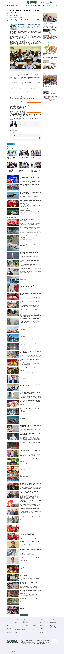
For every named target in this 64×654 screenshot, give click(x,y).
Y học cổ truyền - (51, 69)
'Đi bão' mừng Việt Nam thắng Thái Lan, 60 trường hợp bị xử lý (30, 591)
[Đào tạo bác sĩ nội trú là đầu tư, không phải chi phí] (46, 92)
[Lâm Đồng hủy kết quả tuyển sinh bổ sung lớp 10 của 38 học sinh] (13, 585)
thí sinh (34, 84)
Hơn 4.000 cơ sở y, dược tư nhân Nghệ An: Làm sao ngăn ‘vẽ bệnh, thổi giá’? (50, 23)
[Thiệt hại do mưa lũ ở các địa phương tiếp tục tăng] (13, 304)
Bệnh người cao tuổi (35, 621)
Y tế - (50, 39)
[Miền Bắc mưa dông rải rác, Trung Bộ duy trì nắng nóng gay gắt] (13, 411)
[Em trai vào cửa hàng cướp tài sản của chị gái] (13, 544)
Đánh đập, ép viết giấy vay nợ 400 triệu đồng (29, 508)
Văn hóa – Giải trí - (23, 185)
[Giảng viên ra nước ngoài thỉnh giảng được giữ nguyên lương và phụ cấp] (13, 519)
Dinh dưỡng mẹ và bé (43, 621)
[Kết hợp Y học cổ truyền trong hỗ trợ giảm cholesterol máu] (46, 67)
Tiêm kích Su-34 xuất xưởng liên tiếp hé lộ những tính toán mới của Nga (30, 193)
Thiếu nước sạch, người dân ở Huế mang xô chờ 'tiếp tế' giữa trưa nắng (30, 575)
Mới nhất (16, 130)
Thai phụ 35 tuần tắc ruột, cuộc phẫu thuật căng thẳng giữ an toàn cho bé (53, 30)
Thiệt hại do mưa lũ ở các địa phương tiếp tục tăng (29, 302)
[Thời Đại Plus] (52, 2)
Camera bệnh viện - (52, 32)
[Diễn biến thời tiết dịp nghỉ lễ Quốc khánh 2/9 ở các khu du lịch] (13, 610)
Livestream (16, 625)
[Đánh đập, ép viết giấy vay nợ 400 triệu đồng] (13, 511)
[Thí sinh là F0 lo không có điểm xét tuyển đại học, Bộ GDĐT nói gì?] (24, 165)
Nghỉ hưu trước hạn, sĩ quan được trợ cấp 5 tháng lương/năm (30, 368)
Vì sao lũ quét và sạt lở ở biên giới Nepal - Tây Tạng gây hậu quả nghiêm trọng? (29, 310)
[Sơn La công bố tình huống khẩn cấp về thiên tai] (13, 445)
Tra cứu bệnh (15, 5)
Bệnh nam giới (34, 625)
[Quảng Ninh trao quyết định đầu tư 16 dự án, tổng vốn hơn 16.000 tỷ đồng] (13, 470)
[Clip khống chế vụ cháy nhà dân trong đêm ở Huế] (13, 346)
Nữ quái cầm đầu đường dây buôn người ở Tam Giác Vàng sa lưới (30, 558)
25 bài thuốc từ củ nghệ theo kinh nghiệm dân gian (50, 54)
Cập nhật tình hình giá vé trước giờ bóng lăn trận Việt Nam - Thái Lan (30, 525)
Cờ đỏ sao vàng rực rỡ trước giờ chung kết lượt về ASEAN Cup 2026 (30, 501)
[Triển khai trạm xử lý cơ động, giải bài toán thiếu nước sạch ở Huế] (13, 354)
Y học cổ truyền (30, 5)
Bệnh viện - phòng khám (25, 622)
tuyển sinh (25, 146)
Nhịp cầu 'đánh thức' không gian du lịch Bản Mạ (30, 334)
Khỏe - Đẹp (42, 5)
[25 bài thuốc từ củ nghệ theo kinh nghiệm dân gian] (50, 48)
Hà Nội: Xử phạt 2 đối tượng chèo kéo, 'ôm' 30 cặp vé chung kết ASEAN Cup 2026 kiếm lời (30, 492)
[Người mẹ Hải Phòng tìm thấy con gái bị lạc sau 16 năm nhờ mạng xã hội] (13, 453)
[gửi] (39, 138)
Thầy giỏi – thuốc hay (25, 621)
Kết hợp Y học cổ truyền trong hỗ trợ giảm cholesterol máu (52, 67)
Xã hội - (21, 222)
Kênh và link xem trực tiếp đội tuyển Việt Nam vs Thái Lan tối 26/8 (30, 201)
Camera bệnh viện (9, 632)
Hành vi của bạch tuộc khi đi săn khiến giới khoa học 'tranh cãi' (30, 417)
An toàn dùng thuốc (17, 628)
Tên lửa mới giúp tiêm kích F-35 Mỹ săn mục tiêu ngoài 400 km (30, 244)
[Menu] (55, 5)
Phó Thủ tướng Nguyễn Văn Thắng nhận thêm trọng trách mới (29, 376)
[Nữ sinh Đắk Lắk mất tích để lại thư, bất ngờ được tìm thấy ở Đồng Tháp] (13, 428)
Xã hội (7, 621)
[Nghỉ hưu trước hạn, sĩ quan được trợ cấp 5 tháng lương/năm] (13, 370)
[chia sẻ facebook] (8, 11)
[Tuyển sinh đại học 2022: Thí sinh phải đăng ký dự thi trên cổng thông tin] (12, 165)
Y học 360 (23, 5)
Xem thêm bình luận (13, 132)
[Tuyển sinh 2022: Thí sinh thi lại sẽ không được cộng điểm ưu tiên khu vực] (36, 153)
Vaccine (16, 632)
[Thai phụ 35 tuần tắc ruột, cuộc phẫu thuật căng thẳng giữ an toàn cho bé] (46, 30)
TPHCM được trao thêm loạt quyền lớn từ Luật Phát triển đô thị (30, 434)
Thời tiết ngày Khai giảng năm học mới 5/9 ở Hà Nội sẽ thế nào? (30, 220)
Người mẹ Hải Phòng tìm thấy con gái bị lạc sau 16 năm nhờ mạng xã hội (30, 451)
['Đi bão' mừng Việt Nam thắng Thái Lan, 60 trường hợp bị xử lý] (13, 593)
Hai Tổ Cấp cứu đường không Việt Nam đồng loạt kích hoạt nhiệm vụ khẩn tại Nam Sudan (30, 327)
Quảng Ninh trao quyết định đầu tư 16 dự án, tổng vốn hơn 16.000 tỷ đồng (30, 467)
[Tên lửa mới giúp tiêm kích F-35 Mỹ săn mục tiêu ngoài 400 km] (13, 247)
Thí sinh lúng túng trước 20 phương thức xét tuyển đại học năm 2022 (24, 158)
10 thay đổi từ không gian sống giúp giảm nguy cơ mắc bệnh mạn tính (53, 61)
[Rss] (56, 640)
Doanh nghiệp (52, 623)
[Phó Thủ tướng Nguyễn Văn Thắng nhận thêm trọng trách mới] (13, 379)
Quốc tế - (21, 230)
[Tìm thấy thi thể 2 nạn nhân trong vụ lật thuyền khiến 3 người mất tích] (13, 601)
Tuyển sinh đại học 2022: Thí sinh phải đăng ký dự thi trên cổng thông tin (12, 170)
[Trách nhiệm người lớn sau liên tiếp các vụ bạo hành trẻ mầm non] (46, 97)
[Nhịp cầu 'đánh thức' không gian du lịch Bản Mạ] (13, 338)
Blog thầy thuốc (48, 73)
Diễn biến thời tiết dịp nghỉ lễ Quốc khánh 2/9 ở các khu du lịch (30, 607)
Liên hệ (54, 642)
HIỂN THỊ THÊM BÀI (24, 615)
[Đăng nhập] (51, 1)
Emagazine (23, 629)
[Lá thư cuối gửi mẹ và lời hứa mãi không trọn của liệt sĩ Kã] (13, 296)
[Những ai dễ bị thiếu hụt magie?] (13, 211)
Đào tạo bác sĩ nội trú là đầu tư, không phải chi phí (53, 91)
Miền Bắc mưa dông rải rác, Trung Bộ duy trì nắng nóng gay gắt (30, 409)
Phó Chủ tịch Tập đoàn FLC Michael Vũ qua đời (30, 268)
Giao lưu (16, 623)
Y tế (9, 5)
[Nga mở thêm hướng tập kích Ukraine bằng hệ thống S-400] (13, 255)
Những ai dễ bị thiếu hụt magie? (26, 208)
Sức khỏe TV (19, 5)
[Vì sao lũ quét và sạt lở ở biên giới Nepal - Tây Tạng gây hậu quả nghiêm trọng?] (13, 312)
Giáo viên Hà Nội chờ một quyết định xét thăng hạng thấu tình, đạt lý (30, 385)
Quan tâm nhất (12, 130)
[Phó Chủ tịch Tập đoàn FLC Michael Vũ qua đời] (13, 271)
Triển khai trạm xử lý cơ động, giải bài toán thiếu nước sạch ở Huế (30, 352)
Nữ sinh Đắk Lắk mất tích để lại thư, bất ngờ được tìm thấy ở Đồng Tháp (30, 426)
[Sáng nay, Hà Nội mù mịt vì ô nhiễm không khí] (13, 321)
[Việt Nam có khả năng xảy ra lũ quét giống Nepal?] (13, 239)
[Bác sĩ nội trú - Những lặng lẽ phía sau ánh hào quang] (50, 79)
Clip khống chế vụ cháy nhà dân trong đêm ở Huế (30, 343)
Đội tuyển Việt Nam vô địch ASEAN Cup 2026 (29, 184)
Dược (26, 5)
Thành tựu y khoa (9, 628)
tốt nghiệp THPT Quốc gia (18, 146)
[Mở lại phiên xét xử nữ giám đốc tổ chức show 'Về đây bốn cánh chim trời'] (13, 280)
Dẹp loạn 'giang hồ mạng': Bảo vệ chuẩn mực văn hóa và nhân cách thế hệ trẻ (30, 393)
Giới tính (34, 5)
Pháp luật (8, 622)
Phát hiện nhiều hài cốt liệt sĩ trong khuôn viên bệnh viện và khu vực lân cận (30, 360)
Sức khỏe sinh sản (42, 631)
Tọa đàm (16, 622)
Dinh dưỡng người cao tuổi (44, 622)
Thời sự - (21, 287)
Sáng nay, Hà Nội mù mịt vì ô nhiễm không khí (29, 318)
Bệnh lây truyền (42, 632)
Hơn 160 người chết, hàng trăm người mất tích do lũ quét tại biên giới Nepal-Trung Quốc (30, 228)
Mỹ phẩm (34, 632)
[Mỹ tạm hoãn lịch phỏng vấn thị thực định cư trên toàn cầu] (13, 552)
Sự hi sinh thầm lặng (9, 631)
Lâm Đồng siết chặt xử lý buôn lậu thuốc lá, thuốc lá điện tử (30, 566)
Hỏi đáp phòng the (42, 629)
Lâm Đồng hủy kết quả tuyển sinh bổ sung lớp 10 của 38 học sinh (30, 583)
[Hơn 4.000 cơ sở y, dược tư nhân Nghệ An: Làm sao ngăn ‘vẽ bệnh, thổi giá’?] (50, 17)
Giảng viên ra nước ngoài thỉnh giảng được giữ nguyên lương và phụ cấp (30, 517)
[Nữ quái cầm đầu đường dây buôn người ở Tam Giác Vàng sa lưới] (13, 560)
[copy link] (8, 15)
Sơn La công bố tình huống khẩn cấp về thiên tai (30, 442)
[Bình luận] (8, 20)
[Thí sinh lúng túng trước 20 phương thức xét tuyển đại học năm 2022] (24, 153)
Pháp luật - (21, 263)
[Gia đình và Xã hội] (43, 3)
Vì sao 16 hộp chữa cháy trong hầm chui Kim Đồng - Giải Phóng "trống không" (30, 285)
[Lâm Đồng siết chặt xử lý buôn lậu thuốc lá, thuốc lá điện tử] (13, 569)
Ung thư (34, 629)
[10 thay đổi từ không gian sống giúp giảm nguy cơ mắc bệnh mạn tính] (46, 61)
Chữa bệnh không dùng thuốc (25, 626)
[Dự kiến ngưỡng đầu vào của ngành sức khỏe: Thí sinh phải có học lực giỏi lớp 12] (12, 153)
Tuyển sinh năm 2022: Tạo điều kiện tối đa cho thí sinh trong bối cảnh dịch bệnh (34, 105)
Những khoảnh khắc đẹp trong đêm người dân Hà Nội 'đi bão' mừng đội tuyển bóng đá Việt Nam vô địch (30, 402)
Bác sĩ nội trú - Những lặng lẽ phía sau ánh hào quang (50, 85)
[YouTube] (55, 640)
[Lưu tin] (8, 18)
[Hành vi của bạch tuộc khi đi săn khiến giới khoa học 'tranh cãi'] (13, 420)
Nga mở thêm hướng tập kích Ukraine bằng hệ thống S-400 (30, 253)
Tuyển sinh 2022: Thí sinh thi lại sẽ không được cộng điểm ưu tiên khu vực (34, 110)
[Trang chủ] (7, 5)
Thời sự (11, 5)
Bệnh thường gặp (35, 622)
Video (23, 630)
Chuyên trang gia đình (53, 627)
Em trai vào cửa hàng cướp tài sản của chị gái (29, 541)
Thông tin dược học (17, 629)
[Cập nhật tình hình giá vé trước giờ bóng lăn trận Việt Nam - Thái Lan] (13, 528)
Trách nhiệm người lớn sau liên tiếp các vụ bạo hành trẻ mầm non (53, 97)
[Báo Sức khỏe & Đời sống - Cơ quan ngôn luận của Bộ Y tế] (32, 2)
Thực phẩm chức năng (43, 626)
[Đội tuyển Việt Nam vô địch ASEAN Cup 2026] (13, 187)
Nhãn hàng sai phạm (53, 622)
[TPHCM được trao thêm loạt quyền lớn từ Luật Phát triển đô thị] (13, 436)
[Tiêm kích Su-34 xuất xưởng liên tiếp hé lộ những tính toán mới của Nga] (13, 195)
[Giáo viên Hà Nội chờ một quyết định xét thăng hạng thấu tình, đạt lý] (13, 387)
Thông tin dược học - (23, 210)
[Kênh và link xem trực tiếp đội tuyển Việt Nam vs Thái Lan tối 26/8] (13, 203)
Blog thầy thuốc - (45, 86)
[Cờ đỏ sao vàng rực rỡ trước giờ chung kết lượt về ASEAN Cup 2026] (13, 503)
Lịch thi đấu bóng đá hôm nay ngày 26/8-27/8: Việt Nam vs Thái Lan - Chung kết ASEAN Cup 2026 (30, 177)
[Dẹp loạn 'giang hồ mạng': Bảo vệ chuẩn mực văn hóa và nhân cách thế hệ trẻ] (13, 395)
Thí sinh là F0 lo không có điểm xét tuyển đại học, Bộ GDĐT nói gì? (24, 170)
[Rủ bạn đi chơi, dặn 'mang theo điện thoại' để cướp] (13, 263)
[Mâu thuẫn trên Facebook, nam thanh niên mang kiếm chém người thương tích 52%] (13, 486)
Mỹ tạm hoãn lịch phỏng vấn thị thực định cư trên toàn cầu (30, 550)
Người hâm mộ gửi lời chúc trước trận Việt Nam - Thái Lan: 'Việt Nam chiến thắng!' (30, 534)
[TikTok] (42, 1)
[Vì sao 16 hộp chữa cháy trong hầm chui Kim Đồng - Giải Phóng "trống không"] (13, 288)
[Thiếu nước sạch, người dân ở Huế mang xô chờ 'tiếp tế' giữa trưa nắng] (13, 577)
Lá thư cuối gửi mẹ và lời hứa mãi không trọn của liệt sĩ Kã (30, 294)
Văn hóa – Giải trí (52, 626)
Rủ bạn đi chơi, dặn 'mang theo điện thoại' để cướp (29, 261)
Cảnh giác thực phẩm (43, 625)
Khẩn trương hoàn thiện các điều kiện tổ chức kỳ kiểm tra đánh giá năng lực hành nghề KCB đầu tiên (53, 37)
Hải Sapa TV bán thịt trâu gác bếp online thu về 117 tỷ (30, 459)
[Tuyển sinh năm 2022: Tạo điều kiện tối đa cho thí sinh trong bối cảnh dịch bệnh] (36, 165)
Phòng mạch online (47, 5)
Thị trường (52, 5)
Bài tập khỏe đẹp (35, 635)
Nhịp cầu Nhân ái (52, 625)
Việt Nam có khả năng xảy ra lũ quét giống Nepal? (30, 235)
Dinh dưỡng (38, 5)
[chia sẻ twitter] (8, 13)
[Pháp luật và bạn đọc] (47, 3)
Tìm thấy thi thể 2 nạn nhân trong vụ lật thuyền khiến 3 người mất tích (30, 599)
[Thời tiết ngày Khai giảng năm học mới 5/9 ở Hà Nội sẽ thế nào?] (13, 222)
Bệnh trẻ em (34, 626)
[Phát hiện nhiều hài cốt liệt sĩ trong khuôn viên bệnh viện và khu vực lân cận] (13, 362)
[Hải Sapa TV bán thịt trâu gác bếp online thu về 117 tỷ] (13, 461)
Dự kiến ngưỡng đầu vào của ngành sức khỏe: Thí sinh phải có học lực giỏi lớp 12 (12, 158)
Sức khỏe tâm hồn (35, 628)
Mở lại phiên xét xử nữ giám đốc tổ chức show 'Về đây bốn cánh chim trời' (30, 277)
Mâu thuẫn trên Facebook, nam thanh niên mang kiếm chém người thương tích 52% (30, 484)
